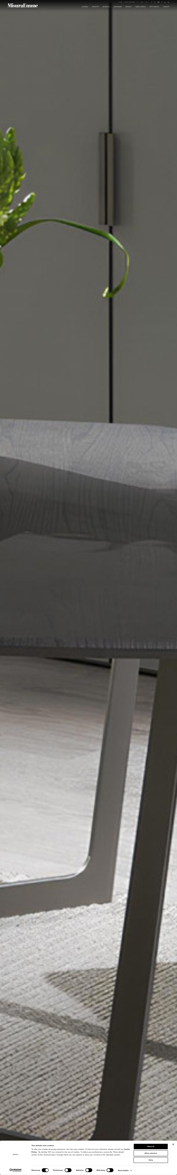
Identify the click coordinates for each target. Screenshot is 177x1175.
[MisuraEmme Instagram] (155, 2)
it (138, 2)
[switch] (68, 1170)
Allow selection (150, 1153)
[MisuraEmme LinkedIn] (165, 2)
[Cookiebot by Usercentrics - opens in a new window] (15, 1170)
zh (146, 2)
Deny (151, 1160)
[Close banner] (173, 1144)
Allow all (150, 1146)
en (142, 2)
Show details (123, 1170)
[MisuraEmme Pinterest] (162, 2)
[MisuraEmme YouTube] (158, 2)
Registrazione (130, 2)
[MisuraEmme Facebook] (152, 2)
